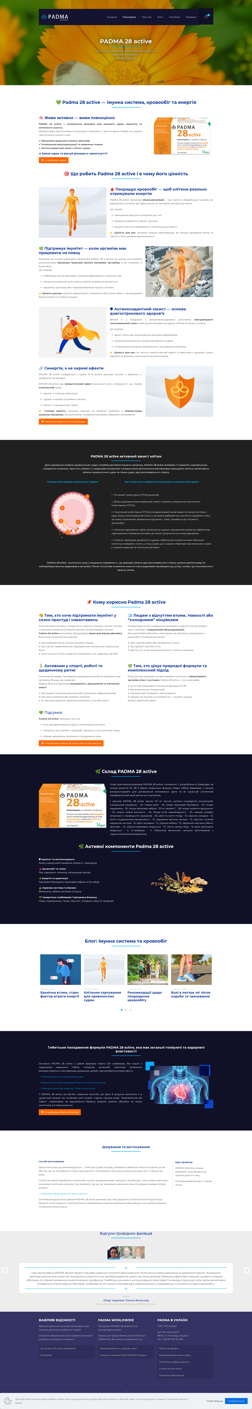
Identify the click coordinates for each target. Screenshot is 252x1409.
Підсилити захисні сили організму (65, 421)
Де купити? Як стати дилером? (58, 1348)
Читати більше (214, 1401)
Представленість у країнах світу (118, 1348)
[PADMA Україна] (55, 17)
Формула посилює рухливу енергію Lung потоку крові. (74, 1082)
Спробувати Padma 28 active (62, 1112)
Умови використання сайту (174, 1355)
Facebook (46, 1355)
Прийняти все (236, 1401)
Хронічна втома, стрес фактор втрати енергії (59, 994)
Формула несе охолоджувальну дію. (63, 1076)
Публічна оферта (169, 1348)
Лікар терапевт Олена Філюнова (126, 1300)
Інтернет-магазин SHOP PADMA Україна (123, 1355)
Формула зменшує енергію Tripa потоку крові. (69, 1088)
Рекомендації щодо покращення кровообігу (144, 996)
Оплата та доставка (170, 1368)
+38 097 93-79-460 (172, 1339)
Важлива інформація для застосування (64, 1193)
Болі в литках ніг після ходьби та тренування (190, 994)
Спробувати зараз (55, 160)
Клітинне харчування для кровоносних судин (102, 996)
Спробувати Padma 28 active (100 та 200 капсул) (73, 743)
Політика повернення (171, 1375)
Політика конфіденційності (174, 1361)
